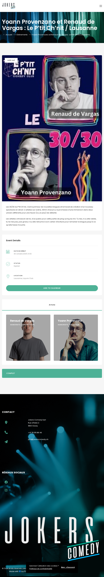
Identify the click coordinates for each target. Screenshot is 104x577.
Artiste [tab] (52, 304)
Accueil (9, 34)
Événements (22, 34)
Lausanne (18, 278)
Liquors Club (28, 278)
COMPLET (10, 373)
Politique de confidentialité (40, 569)
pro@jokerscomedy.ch (38, 439)
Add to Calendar (52, 288)
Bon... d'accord (68, 567)
